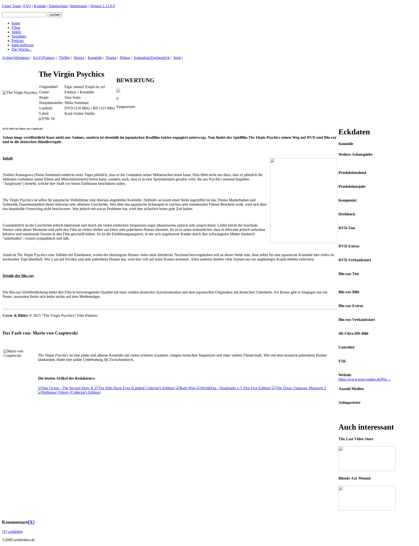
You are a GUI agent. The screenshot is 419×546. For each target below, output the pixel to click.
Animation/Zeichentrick (151, 58)
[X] (31, 522)
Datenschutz (58, 6)
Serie (177, 58)
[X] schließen (12, 532)
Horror (79, 58)
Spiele (16, 32)
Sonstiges (19, 36)
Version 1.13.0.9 (102, 6)
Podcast (18, 41)
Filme (16, 27)
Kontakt (40, 6)
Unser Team (11, 6)
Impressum (78, 6)
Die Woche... (22, 49)
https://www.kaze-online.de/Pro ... (364, 379)
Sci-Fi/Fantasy (44, 58)
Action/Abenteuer (15, 58)
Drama (111, 58)
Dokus (125, 58)
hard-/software (23, 45)
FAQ (27, 6)
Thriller (64, 58)
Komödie (95, 58)
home (16, 23)
